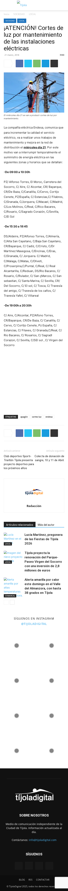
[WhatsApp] (37, 63)
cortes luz (36, 416)
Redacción (34, 506)
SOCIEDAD (19, 14)
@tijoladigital (34, 624)
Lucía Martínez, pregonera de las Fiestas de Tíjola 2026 (44, 539)
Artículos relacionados (19, 524)
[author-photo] (34, 500)
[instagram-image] (16, 644)
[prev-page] (6, 602)
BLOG (22, 879)
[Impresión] (54, 63)
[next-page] (12, 602)
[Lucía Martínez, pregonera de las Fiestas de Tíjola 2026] (13, 539)
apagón (24, 416)
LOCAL (32, 14)
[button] (6, 5)
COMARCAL (10, 595)
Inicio (6, 14)
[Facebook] (19, 63)
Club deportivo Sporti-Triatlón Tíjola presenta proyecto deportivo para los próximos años (19, 462)
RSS (30, 879)
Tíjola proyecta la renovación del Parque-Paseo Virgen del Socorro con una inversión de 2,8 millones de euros (43, 561)
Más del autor (46, 524)
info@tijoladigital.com (42, 840)
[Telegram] (45, 63)
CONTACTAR (42, 879)
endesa (49, 416)
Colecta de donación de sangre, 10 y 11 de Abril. (49, 458)
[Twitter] (28, 63)
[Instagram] (29, 865)
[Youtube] (49, 866)
